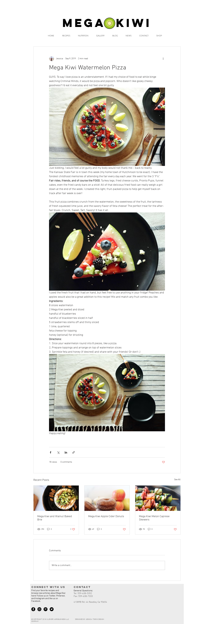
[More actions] (163, 58)
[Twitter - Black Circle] (52, 609)
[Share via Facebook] (50, 452)
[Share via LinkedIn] (65, 452)
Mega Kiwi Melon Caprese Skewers (154, 518)
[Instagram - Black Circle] (39, 609)
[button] (66, 35)
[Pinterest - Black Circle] (45, 609)
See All (177, 479)
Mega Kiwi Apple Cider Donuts (106, 516)
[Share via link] (73, 452)
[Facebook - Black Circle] (33, 609)
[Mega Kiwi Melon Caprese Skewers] (157, 498)
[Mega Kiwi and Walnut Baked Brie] (56, 498)
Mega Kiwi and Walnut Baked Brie (54, 518)
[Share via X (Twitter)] (58, 452)
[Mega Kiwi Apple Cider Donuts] (107, 498)
